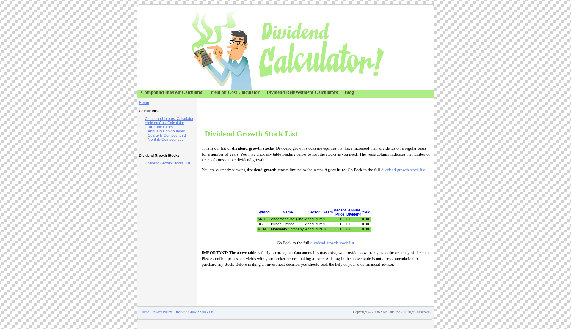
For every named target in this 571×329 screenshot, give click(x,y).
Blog (349, 92)
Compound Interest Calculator (172, 92)
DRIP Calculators (159, 127)
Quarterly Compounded (167, 135)
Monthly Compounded (166, 139)
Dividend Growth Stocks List (167, 163)
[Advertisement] (314, 111)
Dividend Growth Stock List (194, 312)
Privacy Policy (161, 312)
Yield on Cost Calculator (235, 92)
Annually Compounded (166, 131)
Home (144, 312)
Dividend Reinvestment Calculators (302, 92)
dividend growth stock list (403, 170)
